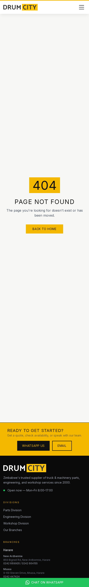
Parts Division (12, 510)
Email (62, 445)
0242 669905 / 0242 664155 (20, 563)
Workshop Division (16, 523)
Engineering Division (17, 516)
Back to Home (44, 229)
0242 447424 (11, 576)
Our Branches (12, 530)
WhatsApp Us (33, 445)
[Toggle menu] (81, 7)
